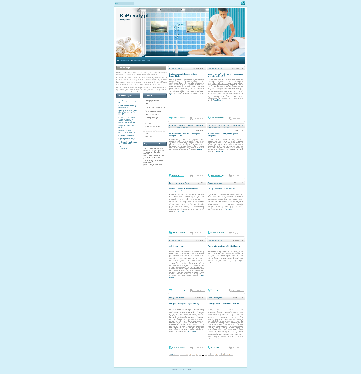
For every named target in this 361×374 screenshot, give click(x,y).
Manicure (148, 123)
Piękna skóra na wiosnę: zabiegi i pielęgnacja (224, 246)
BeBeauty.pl (134, 15)
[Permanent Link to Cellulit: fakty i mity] (197, 290)
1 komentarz (176, 175)
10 (216, 354)
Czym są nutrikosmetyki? (127, 139)
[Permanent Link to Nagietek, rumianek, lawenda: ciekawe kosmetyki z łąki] (197, 118)
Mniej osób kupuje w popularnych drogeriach (126, 131)
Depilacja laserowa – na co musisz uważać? (223, 304)
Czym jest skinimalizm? (126, 135)
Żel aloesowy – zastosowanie (123, 147)
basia (145, 164)
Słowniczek (150, 104)
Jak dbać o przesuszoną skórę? (127, 101)
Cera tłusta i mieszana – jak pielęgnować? (127, 106)
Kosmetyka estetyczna (153, 111)
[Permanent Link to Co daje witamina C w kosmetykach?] (236, 233)
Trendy (147, 133)
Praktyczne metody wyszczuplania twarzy (184, 304)
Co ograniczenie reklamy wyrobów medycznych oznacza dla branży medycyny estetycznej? (127, 119)
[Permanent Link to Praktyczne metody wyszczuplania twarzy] (197, 347)
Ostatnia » (229, 354)
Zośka (145, 161)
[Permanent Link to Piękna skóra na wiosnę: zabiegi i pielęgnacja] (236, 290)
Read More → (174, 95)
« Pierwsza (184, 354)
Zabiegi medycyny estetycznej (152, 119)
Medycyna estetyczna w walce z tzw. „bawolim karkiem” (153, 152)
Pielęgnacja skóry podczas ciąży (127, 126)
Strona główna (124, 60)
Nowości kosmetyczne (152, 126)
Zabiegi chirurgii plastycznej (155, 107)
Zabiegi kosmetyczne (153, 114)
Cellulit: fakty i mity (176, 246)
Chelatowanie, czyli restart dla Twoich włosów (127, 142)
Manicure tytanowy (156, 148)
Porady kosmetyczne (152, 130)
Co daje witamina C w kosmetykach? (221, 189)
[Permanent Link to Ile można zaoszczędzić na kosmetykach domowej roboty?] (197, 233)
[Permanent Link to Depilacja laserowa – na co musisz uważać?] (236, 347)
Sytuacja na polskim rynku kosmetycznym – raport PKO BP (127, 112)
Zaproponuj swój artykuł (141, 60)
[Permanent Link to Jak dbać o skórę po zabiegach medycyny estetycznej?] (236, 175)
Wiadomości (149, 136)
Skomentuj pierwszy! (178, 117)
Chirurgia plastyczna (152, 101)
